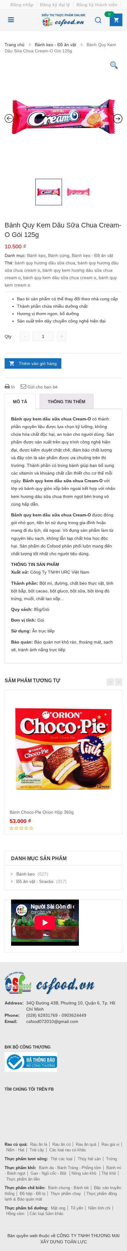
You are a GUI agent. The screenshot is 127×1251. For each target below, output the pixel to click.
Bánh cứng (58, 255)
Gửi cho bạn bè (42, 386)
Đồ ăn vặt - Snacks (34, 881)
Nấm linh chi (99, 1208)
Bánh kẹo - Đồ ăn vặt (55, 44)
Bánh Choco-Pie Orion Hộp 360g (42, 812)
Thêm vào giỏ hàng (38, 363)
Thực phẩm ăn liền (23, 1179)
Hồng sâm (16, 1213)
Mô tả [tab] (20, 401)
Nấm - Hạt (15, 1150)
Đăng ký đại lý (55, 4)
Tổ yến (77, 1208)
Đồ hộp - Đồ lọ (32, 1193)
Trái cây (37, 1150)
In (12, 386)
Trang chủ (14, 44)
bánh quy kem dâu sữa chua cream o (59, 277)
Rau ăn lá (38, 1144)
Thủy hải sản (89, 1159)
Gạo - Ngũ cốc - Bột (49, 1173)
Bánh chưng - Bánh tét (68, 1187)
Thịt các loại (61, 1159)
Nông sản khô (84, 1173)
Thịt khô (108, 1173)
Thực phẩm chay (66, 1193)
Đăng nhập (22, 4)
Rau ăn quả (86, 1144)
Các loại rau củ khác (67, 1150)
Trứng (111, 1159)
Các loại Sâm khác (46, 1213)
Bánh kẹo (36, 255)
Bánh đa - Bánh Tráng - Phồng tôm (70, 1167)
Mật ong (58, 1208)
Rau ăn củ (61, 1144)
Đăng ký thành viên (96, 4)
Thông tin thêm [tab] (66, 401)
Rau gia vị (110, 1144)
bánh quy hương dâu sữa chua (45, 262)
